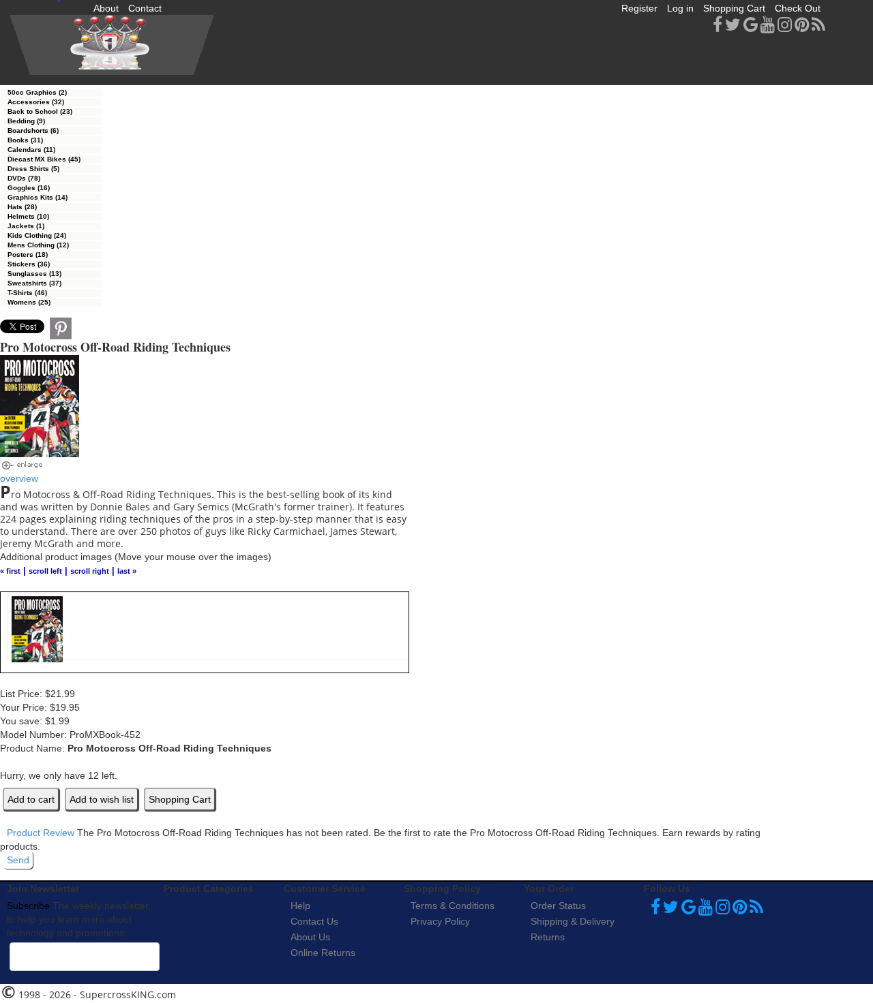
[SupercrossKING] (112, 45)
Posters (28, 254)
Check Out (797, 8)
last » (126, 571)
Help (300, 905)
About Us (310, 936)
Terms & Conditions (452, 905)
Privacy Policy (440, 921)
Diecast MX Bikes (44, 159)
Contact (145, 8)
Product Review (40, 832)
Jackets (26, 226)
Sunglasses (34, 273)
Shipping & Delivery (573, 921)
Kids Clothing (37, 235)
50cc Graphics (37, 92)
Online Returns (323, 952)
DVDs (24, 178)
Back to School (40, 111)
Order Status (558, 905)
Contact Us (314, 921)
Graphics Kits (38, 197)
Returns (548, 936)
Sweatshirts (34, 283)
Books (25, 140)
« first (10, 571)
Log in (680, 8)
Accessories (36, 102)
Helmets (28, 216)
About (106, 8)
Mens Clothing (38, 245)
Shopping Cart (734, 8)
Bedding (26, 121)
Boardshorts (33, 130)
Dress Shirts (33, 168)
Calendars (31, 149)
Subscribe (28, 905)
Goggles (29, 187)
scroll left (45, 571)
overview (19, 478)
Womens (29, 302)
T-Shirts (27, 292)
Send (18, 859)
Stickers (29, 264)
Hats (22, 207)
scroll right (89, 571)
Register (639, 8)
